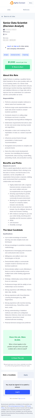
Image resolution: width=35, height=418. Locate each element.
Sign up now (21, 398)
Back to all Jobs (9, 16)
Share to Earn (18, 67)
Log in (9, 46)
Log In (17, 392)
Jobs (8, 10)
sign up (16, 46)
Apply (26, 375)
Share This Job (18, 358)
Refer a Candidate (9, 375)
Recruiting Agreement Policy (16, 406)
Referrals (26, 10)
